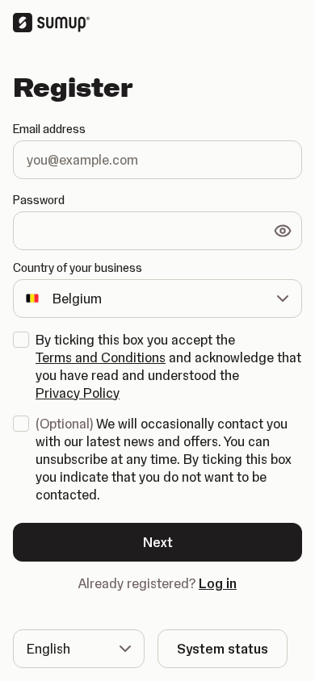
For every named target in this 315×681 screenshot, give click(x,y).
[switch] (282, 230)
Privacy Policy (78, 393)
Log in (218, 583)
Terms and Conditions (101, 357)
